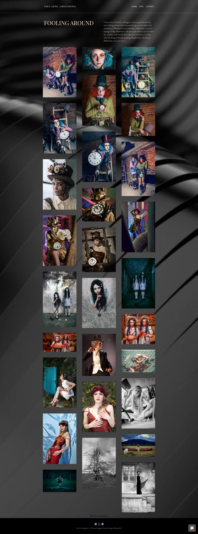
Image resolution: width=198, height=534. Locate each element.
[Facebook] (95, 524)
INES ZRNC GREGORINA (60, 6)
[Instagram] (99, 524)
